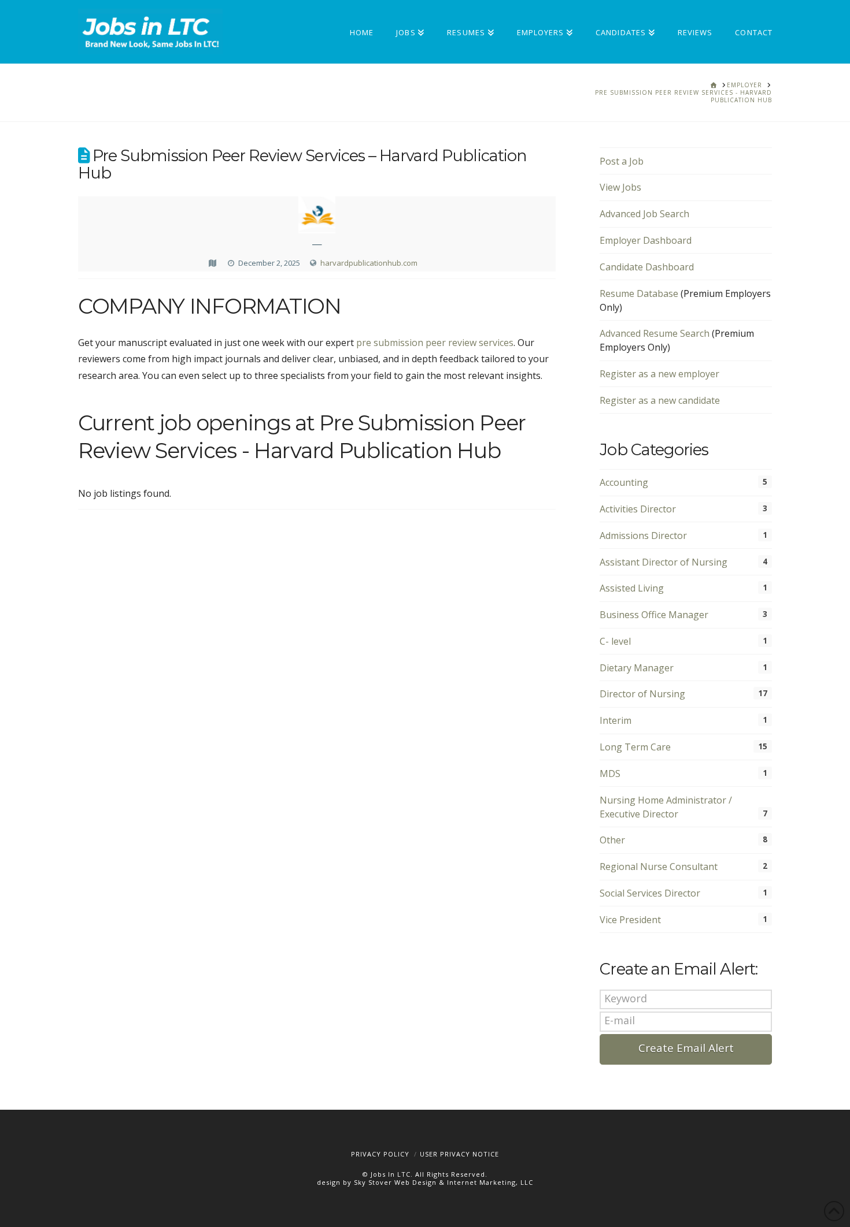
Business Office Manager (654, 614)
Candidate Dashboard (647, 267)
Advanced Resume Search (654, 333)
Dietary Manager (637, 667)
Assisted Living (632, 588)
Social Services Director (650, 893)
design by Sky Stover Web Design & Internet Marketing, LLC (425, 1182)
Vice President (630, 919)
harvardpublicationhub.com (368, 263)
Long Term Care (635, 747)
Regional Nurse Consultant (659, 866)
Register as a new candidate (660, 400)
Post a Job (622, 161)
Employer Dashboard (646, 240)
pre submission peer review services (434, 342)
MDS (610, 773)
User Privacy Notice (459, 1154)
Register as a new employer (659, 373)
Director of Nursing (642, 693)
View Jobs (620, 187)
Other (612, 840)
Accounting (624, 482)
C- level (615, 641)
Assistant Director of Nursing (663, 562)
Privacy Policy (380, 1154)
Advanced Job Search (644, 213)
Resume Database (639, 293)
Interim (615, 720)
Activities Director (638, 509)
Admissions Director (643, 535)
